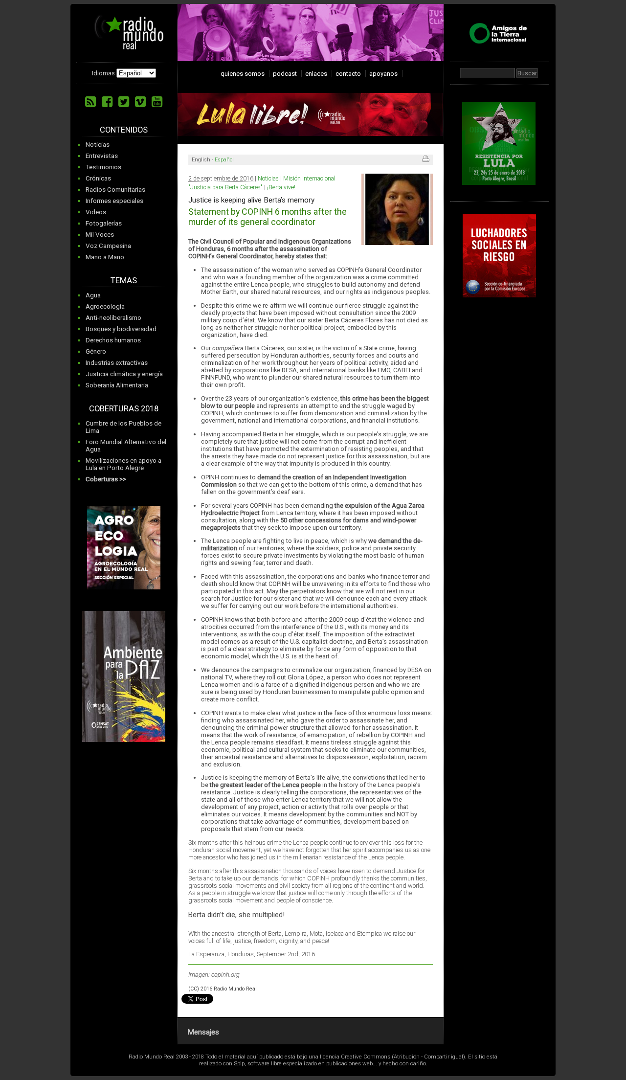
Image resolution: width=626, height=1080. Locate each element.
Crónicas (98, 178)
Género (96, 351)
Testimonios (103, 167)
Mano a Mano (105, 257)
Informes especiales (114, 200)
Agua (93, 295)
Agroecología (105, 306)
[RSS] (90, 101)
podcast (285, 73)
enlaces (316, 73)
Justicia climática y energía (124, 374)
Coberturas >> (106, 479)
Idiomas (103, 73)
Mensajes (203, 1032)
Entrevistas (102, 155)
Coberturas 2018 (123, 408)
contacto (348, 73)
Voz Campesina (108, 245)
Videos (96, 212)
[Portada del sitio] (125, 46)
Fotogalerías (104, 223)
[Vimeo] (140, 101)
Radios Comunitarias (115, 189)
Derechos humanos (113, 340)
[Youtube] (157, 101)
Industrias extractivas (117, 362)
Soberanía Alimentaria (117, 385)
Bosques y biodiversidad (121, 329)
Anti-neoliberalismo (113, 317)
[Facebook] (107, 101)
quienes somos (243, 73)
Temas (124, 280)
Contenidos (124, 130)
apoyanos (383, 73)
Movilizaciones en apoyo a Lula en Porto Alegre (123, 464)
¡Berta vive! (281, 187)
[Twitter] (124, 101)
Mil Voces (100, 234)
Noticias (98, 144)
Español (224, 160)
